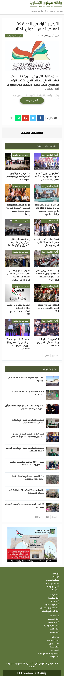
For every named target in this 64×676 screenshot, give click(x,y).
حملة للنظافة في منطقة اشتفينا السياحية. (28, 393)
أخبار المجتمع (53, 619)
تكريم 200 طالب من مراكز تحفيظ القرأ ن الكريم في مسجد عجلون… (24, 407)
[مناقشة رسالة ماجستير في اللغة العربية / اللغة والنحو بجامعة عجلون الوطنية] (52, 451)
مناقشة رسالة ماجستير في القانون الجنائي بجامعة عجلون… (27, 421)
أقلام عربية (54, 646)
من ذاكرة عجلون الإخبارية (48, 653)
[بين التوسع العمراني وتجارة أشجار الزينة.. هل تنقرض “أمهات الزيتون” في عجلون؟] (52, 479)
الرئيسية (55, 573)
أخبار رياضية (54, 628)
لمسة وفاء (54, 656)
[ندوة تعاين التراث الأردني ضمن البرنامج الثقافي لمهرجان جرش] (46, 227)
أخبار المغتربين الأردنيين (49, 607)
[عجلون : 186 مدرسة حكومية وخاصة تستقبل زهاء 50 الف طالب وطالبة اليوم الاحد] (52, 465)
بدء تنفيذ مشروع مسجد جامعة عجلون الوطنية (26, 379)
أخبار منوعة (54, 632)
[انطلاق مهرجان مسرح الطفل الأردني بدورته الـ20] (46, 293)
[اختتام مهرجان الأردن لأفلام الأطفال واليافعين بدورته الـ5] (17, 161)
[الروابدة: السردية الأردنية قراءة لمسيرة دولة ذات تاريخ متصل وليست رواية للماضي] (46, 193)
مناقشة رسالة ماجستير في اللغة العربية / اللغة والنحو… (25, 449)
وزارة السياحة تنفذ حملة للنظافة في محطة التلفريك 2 (26, 491)
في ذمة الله (54, 615)
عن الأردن (55, 576)
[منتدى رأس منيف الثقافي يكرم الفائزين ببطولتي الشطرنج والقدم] (52, 437)
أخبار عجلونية (53, 597)
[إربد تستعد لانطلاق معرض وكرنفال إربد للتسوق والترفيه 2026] (17, 227)
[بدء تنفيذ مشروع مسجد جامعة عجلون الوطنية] (52, 381)
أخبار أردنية (55, 601)
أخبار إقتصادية (53, 622)
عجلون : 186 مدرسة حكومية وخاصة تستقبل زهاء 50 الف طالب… (27, 463)
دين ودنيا (55, 637)
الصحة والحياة (53, 640)
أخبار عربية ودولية (52, 604)
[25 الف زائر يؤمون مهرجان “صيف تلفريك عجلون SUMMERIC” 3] (52, 507)
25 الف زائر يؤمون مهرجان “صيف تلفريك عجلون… (24, 505)
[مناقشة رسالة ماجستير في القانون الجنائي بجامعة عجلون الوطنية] (52, 423)
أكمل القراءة (32, 100)
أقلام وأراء (55, 650)
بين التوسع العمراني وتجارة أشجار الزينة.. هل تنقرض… (28, 477)
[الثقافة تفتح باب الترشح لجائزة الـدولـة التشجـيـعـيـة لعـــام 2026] (17, 293)
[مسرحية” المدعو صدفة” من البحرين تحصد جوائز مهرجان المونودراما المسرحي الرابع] (17, 327)
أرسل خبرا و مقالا (52, 586)
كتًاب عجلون (54, 643)
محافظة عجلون (52, 580)
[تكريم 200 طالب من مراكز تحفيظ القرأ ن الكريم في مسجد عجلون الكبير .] (52, 409)
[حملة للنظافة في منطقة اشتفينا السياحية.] (52, 395)
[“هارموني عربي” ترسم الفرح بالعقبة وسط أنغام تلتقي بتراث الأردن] (46, 161)
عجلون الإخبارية (52, 583)
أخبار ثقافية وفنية (14, 35)
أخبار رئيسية (54, 594)
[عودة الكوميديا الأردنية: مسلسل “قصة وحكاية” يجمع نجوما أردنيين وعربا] (17, 193)
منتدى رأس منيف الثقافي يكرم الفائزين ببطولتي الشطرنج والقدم (27, 435)
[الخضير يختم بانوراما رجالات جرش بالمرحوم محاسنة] (46, 327)
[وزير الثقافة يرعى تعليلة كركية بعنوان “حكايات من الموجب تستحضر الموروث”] (46, 258)
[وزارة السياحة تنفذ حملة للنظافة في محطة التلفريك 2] (52, 493)
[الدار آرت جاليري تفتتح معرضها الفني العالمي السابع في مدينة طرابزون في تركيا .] (17, 258)
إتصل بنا (55, 589)
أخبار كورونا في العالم (50, 611)
